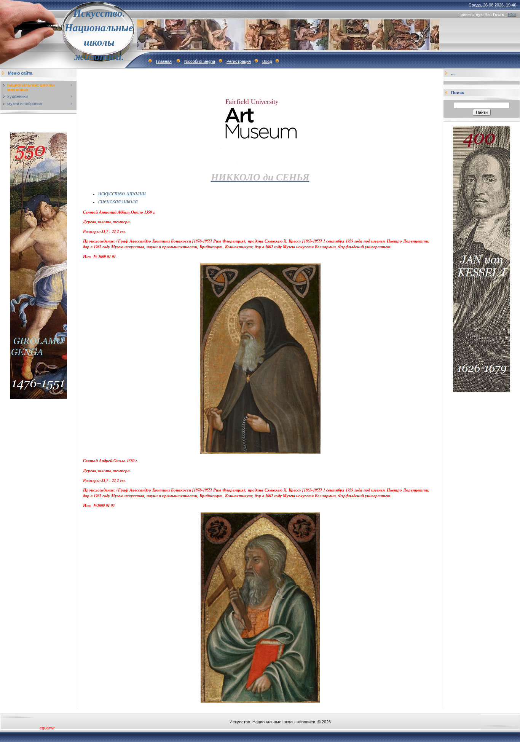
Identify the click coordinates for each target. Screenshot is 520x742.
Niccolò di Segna (199, 61)
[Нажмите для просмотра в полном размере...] (260, 452)
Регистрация (239, 61)
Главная (164, 61)
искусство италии (122, 193)
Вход (267, 61)
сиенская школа (118, 201)
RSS (512, 14)
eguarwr (47, 728)
